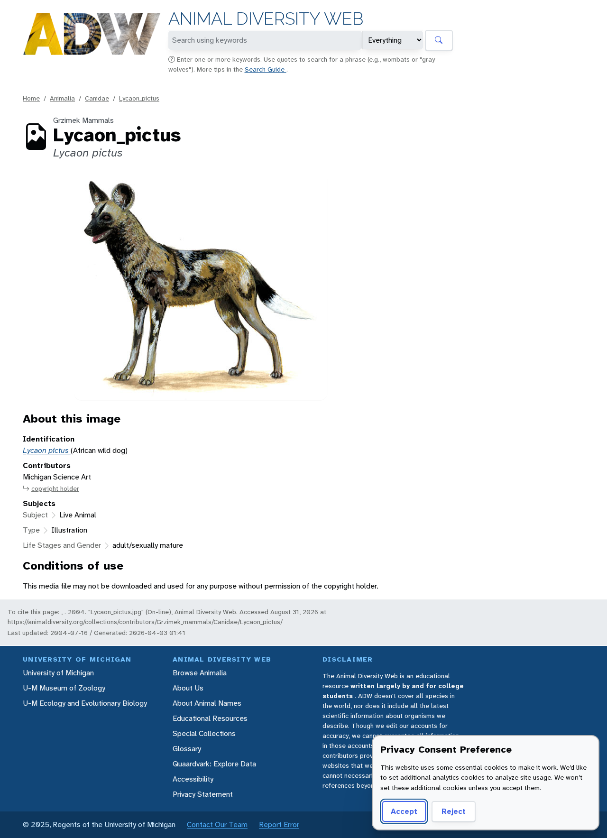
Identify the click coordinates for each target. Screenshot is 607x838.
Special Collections (204, 733)
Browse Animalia (200, 673)
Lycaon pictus (47, 450)
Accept (404, 811)
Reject (453, 811)
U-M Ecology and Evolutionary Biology (85, 703)
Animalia (62, 98)
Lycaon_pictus (139, 98)
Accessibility (193, 779)
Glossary (187, 749)
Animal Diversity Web (265, 18)
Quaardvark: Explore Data (214, 764)
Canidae (97, 98)
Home (31, 98)
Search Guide (265, 69)
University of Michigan (58, 673)
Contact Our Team (217, 824)
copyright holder (55, 488)
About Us (188, 688)
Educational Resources (210, 718)
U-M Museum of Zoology (64, 688)
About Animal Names (207, 703)
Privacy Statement (203, 794)
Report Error (279, 824)
